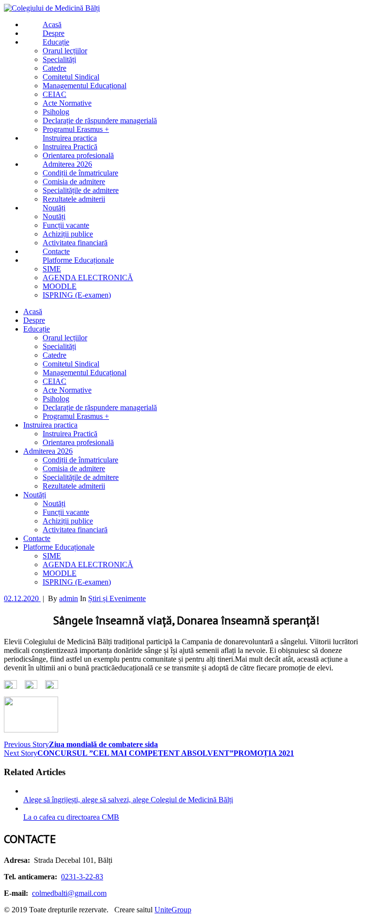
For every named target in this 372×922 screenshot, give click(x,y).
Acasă (32, 311)
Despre (34, 320)
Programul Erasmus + (76, 416)
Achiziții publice (68, 521)
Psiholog (56, 399)
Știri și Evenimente (117, 598)
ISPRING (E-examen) (77, 582)
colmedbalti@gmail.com (69, 893)
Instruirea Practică (70, 433)
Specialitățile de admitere (81, 477)
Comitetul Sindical (71, 364)
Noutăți (34, 495)
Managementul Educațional (84, 372)
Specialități (59, 346)
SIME (52, 556)
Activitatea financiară (75, 529)
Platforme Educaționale (58, 547)
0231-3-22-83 (82, 877)
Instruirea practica (50, 425)
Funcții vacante (66, 512)
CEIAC (54, 381)
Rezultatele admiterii (74, 486)
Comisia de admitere (74, 468)
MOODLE (60, 573)
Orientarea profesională (78, 442)
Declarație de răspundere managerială (100, 407)
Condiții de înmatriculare (80, 460)
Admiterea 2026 (48, 451)
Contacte (36, 538)
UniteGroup (173, 910)
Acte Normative (67, 390)
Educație (36, 329)
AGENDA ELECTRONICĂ (88, 564)
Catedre (54, 355)
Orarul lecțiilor (65, 338)
